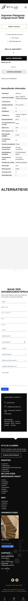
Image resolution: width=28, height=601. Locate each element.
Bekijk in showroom (14, 26)
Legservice (5, 463)
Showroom (5, 501)
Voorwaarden (21, 589)
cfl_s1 (17, 119)
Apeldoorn (5, 483)
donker (17, 169)
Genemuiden (5, 487)
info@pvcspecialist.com (14, 406)
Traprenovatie (6, 465)
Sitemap (5, 589)
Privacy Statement (12, 589)
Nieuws (4, 506)
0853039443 (4, 563)
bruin (17, 165)
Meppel (4, 489)
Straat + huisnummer (6, 312)
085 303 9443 (11, 403)
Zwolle (4, 493)
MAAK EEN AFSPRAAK (12, 455)
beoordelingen (22, 591)
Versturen (4, 389)
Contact (4, 508)
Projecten (4, 503)
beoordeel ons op (6, 546)
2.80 (17, 127)
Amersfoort (5, 481)
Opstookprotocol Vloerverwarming (11, 467)
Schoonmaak (5, 471)
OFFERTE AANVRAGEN (14, 72)
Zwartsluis (5, 491)
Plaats (2, 318)
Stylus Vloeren (5, 539)
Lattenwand (5, 469)
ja (16, 108)
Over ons (4, 505)
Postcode (3, 324)
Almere (4, 480)
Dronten (4, 485)
